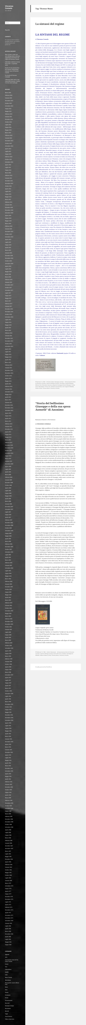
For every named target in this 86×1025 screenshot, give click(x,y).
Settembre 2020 (9, 213)
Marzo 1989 (8, 814)
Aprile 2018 (8, 274)
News (6, 987)
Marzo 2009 (8, 474)
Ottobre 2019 (8, 234)
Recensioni (8, 1008)
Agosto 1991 (8, 773)
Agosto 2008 (8, 488)
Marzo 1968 (8, 931)
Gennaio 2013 (8, 402)
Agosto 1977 (8, 891)
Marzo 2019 (8, 250)
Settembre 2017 (9, 290)
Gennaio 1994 (8, 739)
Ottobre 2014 (8, 375)
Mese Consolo (8, 977)
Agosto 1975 (8, 904)
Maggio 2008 (8, 496)
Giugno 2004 (8, 573)
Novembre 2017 (9, 285)
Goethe (64, 653)
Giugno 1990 (8, 792)
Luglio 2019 (8, 242)
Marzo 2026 (8, 92)
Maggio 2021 (8, 197)
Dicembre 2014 (9, 370)
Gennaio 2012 (8, 426)
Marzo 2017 (8, 301)
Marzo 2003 (8, 600)
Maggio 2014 (8, 381)
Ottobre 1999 (8, 645)
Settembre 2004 (9, 568)
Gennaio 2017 (8, 306)
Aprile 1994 (8, 733)
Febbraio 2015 (8, 365)
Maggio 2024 (8, 130)
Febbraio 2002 (8, 619)
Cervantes (62, 383)
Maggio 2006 (8, 536)
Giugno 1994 (8, 728)
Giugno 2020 (8, 218)
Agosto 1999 (8, 651)
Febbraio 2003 (8, 603)
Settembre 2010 (9, 453)
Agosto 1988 (8, 830)
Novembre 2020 (9, 210)
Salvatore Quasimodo (56, 386)
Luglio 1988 (8, 832)
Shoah (37, 388)
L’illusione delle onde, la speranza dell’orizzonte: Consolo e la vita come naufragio (12, 81)
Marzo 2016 (8, 330)
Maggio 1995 (8, 712)
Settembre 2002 (9, 611)
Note (6, 989)
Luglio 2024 (8, 124)
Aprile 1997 (8, 685)
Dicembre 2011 (9, 429)
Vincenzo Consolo (9, 7)
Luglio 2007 (8, 512)
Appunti (7, 954)
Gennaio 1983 (8, 867)
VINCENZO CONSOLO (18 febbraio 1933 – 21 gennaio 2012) (12, 63)
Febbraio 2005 (8, 562)
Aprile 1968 (8, 928)
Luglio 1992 (8, 757)
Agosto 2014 (8, 378)
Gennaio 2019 (8, 253)
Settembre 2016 (9, 317)
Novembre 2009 (9, 464)
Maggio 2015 (8, 357)
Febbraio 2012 (8, 424)
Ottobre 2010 (8, 450)
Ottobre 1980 (8, 875)
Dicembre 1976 (9, 896)
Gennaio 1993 (8, 749)
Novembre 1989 (9, 803)
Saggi (6, 1014)
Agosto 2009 (8, 466)
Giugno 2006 (8, 533)
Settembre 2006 (9, 530)
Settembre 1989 (9, 808)
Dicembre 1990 (9, 787)
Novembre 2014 (9, 373)
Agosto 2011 (8, 432)
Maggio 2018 (8, 271)
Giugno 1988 (8, 835)
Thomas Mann (46, 388)
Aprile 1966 (8, 936)
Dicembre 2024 (9, 119)
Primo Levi (47, 386)
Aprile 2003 (8, 597)
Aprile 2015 (8, 359)
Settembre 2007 (9, 509)
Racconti (7, 1003)
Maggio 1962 (8, 942)
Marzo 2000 (8, 640)
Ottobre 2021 (8, 186)
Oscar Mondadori (39, 386)
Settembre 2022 (9, 162)
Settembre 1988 (9, 827)
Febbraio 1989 (8, 816)
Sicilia (40, 388)
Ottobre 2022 (8, 159)
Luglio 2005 (8, 554)
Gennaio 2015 (8, 367)
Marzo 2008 (8, 501)
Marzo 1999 (8, 656)
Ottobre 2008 (8, 485)
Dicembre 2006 (9, 522)
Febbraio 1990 (8, 800)
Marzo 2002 (8, 616)
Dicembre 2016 (9, 309)
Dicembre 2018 (9, 255)
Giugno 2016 (8, 322)
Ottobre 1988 (8, 824)
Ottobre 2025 (8, 103)
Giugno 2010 (8, 456)
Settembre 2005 (9, 552)
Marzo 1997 (8, 688)
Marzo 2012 (8, 421)
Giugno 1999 (8, 653)
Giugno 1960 (8, 944)
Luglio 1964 (8, 939)
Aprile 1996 (8, 699)
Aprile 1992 (8, 763)
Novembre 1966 (9, 934)
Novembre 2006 (9, 525)
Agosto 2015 (8, 349)
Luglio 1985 (8, 854)
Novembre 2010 (9, 448)
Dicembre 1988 (9, 819)
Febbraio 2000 (8, 643)
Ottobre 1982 (8, 870)
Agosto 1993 (8, 744)
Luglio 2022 (8, 167)
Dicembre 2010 (9, 445)
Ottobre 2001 (8, 627)
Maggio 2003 (8, 595)
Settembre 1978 (9, 886)
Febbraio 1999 (8, 659)
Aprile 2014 (8, 383)
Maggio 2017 (8, 298)
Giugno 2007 (8, 514)
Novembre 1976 (9, 899)
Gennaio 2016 (8, 335)
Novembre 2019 (9, 231)
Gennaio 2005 (8, 565)
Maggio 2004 (8, 576)
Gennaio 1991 (8, 784)
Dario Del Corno (57, 653)
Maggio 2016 (8, 325)
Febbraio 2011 (8, 442)
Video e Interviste (9, 1019)
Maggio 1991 (8, 776)
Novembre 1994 (9, 717)
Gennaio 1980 (8, 880)
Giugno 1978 (8, 888)
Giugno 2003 (8, 592)
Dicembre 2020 (9, 207)
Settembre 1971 (9, 918)
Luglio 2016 (8, 319)
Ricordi (7, 1011)
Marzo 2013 (8, 400)
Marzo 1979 (8, 883)
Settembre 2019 (9, 237)
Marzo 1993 (8, 747)
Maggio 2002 (8, 613)
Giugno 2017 (8, 295)
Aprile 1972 (8, 912)
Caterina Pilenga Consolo (52, 383)
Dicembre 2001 (9, 621)
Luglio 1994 (8, 725)
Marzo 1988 (8, 838)
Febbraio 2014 (8, 386)
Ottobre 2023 (8, 143)
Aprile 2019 (8, 247)
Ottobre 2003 (8, 589)
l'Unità (73, 385)
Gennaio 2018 (8, 282)
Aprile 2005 (8, 557)
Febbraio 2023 (8, 156)
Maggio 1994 (8, 731)
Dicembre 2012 (9, 405)
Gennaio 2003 (8, 605)
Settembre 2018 (9, 263)
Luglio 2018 (8, 269)
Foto (6, 967)
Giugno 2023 (8, 154)
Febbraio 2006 (8, 544)
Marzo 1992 (8, 765)
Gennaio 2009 (8, 480)
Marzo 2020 (8, 223)
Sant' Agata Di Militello (68, 386)
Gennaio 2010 (8, 461)
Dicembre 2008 (9, 482)
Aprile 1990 (8, 795)
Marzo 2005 (8, 560)
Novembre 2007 (9, 506)
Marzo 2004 (8, 578)
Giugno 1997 (8, 683)
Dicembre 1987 (9, 846)
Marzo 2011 (8, 440)
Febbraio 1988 (8, 840)
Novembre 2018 (9, 258)
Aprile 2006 (8, 538)
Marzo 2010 (8, 458)
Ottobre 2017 (8, 287)
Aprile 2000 (8, 637)
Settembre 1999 (9, 648)
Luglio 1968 (8, 926)
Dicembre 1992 (9, 752)
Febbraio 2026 (8, 95)
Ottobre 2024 (8, 122)
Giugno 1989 (8, 811)
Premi (6, 997)
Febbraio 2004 (8, 581)
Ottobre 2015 (8, 343)
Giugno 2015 (8, 354)
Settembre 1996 (9, 693)
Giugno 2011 (8, 434)
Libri (6, 975)
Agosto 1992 (8, 755)
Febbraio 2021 (8, 202)
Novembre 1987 (9, 848)
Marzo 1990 (8, 797)
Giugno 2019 (8, 245)
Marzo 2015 (8, 362)
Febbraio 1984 (8, 864)
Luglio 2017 (8, 293)
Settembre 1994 (9, 720)
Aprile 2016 (8, 327)
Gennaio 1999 (8, 661)
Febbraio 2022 (8, 175)
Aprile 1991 (8, 779)
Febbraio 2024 (8, 135)
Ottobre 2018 (8, 261)
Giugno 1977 (8, 894)
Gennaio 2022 (8, 178)
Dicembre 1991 (9, 768)
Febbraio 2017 (8, 303)
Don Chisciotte (43, 385)
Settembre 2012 (9, 410)
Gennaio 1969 (8, 923)
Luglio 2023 (8, 151)
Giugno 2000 (8, 635)
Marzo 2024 (8, 132)
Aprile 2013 (8, 397)
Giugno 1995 (8, 709)
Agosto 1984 (8, 862)
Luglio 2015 (8, 351)
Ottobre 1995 (8, 707)
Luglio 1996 (8, 696)
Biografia (7, 30)
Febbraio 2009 (8, 477)
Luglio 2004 (8, 570)
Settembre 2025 (9, 106)
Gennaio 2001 (8, 629)
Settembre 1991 (9, 771)
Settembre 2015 (9, 346)
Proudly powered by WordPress (43, 667)
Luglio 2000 (8, 632)
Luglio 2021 (8, 191)
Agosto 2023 (8, 148)
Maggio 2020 (8, 221)
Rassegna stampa (9, 1006)
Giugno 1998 (8, 669)
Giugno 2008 (8, 493)
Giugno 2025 (8, 108)
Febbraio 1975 (8, 907)
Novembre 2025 (9, 100)
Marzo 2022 (8, 172)
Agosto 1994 (8, 723)
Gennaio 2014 (8, 389)
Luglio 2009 (8, 469)
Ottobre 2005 (8, 549)
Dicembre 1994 (9, 715)
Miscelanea (8, 980)
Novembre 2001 (9, 624)
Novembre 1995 (9, 704)
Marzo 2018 (8, 277)
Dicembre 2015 (9, 338)
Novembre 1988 (9, 822)
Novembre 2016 (9, 311)
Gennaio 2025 (8, 116)
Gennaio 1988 (8, 843)
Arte (6, 957)
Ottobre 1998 (8, 664)
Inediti (6, 972)
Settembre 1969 (9, 920)
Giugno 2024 (8, 127)
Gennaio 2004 (8, 584)
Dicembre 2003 (9, 586)
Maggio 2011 (8, 437)
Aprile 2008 (8, 498)
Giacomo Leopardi (52, 385)
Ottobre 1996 (8, 691)
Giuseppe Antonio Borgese (64, 385)
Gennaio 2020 (8, 229)
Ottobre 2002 (8, 608)
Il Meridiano (8, 969)
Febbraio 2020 (8, 226)
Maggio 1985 (8, 856)
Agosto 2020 (8, 215)
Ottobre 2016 (8, 314)
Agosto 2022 (8, 164)
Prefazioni (7, 995)
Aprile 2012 (8, 418)
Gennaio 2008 (8, 504)
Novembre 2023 (9, 140)
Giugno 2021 (8, 194)
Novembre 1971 (9, 915)
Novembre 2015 (9, 341)
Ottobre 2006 (8, 528)
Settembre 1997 (9, 675)
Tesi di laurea (8, 1016)
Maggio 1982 (8, 872)
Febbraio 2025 (8, 114)
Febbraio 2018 (8, 279)
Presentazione (8, 1000)
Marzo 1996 (8, 701)
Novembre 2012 (9, 408)
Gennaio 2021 (8, 205)
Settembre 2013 (9, 392)
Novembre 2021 (9, 183)
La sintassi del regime (49, 24)
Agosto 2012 (8, 413)
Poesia (6, 992)
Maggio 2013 (8, 394)
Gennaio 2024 (8, 138)
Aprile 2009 (8, 472)
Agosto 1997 (8, 677)
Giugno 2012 (8, 416)
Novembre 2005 (9, 546)
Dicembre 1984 (9, 859)
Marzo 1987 (8, 851)
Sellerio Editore (44, 655)
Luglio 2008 (8, 490)
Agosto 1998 (8, 667)
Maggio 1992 (8, 760)
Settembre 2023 (9, 146)
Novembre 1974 (9, 910)
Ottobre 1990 (8, 789)
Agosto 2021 (8, 189)
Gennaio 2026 (8, 98)
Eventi (6, 964)
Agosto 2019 (8, 239)
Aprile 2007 (8, 517)
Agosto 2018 (8, 266)
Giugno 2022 (8, 170)
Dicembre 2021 (9, 180)
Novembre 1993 (9, 741)
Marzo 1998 (8, 672)
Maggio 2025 (8, 111)
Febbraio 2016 (8, 333)
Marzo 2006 (8, 541)
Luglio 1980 (8, 878)
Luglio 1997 (8, 680)
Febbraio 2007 (8, 520)
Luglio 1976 (8, 902)
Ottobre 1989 (8, 806)
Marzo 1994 (8, 736)
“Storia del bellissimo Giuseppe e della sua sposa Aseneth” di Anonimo (52, 406)
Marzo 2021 (8, 199)
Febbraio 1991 (8, 781)
